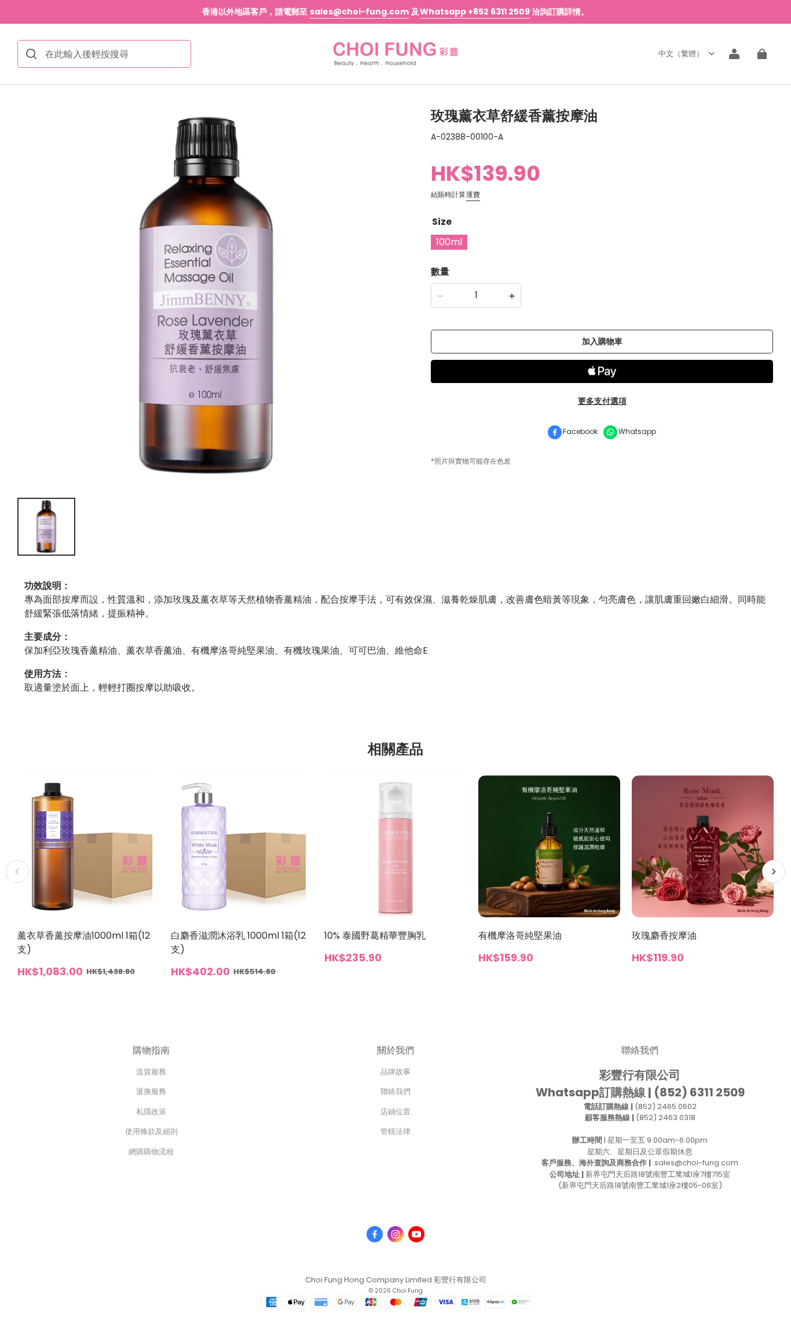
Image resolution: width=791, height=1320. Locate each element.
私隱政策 (151, 1111)
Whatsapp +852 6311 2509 (475, 11)
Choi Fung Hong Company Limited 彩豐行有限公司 (395, 1279)
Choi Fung (408, 1290)
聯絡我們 (395, 1091)
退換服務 (151, 1091)
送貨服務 (151, 1071)
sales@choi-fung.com (359, 11)
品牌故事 (395, 1071)
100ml (449, 242)
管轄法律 (395, 1131)
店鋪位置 (395, 1111)
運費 (473, 195)
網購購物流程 (151, 1151)
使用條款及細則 (151, 1131)
